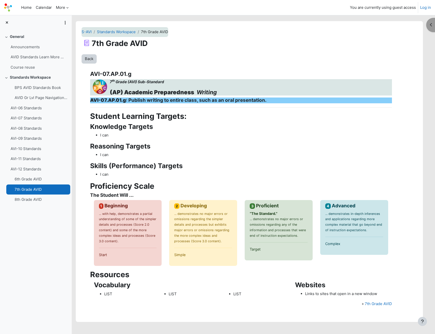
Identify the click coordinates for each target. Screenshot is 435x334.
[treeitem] (36, 52)
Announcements (25, 46)
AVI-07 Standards (26, 118)
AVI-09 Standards (26, 138)
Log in (425, 7)
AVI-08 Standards (26, 128)
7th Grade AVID (28, 189)
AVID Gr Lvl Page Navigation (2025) (41, 97)
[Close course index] (7, 22)
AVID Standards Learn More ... (37, 57)
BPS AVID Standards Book (38, 87)
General (17, 36)
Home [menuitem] (26, 7)
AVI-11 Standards (26, 158)
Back (89, 58)
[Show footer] (422, 321)
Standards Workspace (30, 77)
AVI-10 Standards (26, 148)
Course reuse (23, 67)
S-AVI (87, 31)
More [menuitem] (60, 7)
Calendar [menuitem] (44, 7)
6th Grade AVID (28, 179)
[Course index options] (65, 22)
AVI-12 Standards (26, 169)
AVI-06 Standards (26, 108)
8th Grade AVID (28, 199)
